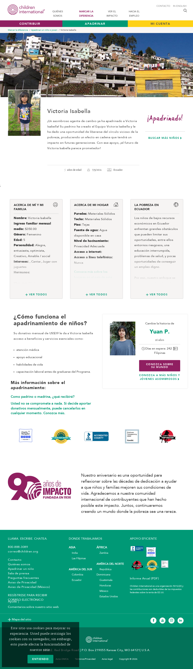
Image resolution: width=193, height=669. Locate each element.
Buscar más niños (163, 138)
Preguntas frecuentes (23, 578)
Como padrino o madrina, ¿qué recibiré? (42, 397)
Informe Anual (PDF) (144, 578)
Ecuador (75, 580)
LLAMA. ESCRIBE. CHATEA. (27, 538)
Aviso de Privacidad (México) (29, 587)
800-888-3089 (18, 547)
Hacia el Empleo (134, 13)
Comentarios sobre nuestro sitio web (33, 607)
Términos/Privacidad (85, 659)
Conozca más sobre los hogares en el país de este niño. (93, 277)
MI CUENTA (160, 23)
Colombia (76, 575)
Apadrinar (95, 23)
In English (179, 6)
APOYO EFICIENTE (143, 538)
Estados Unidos (107, 596)
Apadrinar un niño (21, 569)
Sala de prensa (18, 573)
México (102, 591)
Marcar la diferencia (86, 13)
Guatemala (104, 580)
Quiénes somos (57, 13)
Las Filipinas (77, 558)
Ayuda (12, 601)
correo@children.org (23, 551)
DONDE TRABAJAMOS (85, 538)
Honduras (103, 586)
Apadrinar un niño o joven (44, 30)
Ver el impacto (112, 13)
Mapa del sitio (21, 619)
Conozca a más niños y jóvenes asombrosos (159, 377)
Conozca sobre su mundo (159, 366)
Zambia (102, 553)
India (73, 553)
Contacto (163, 6)
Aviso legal (107, 659)
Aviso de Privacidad (22, 582)
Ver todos (38, 294)
